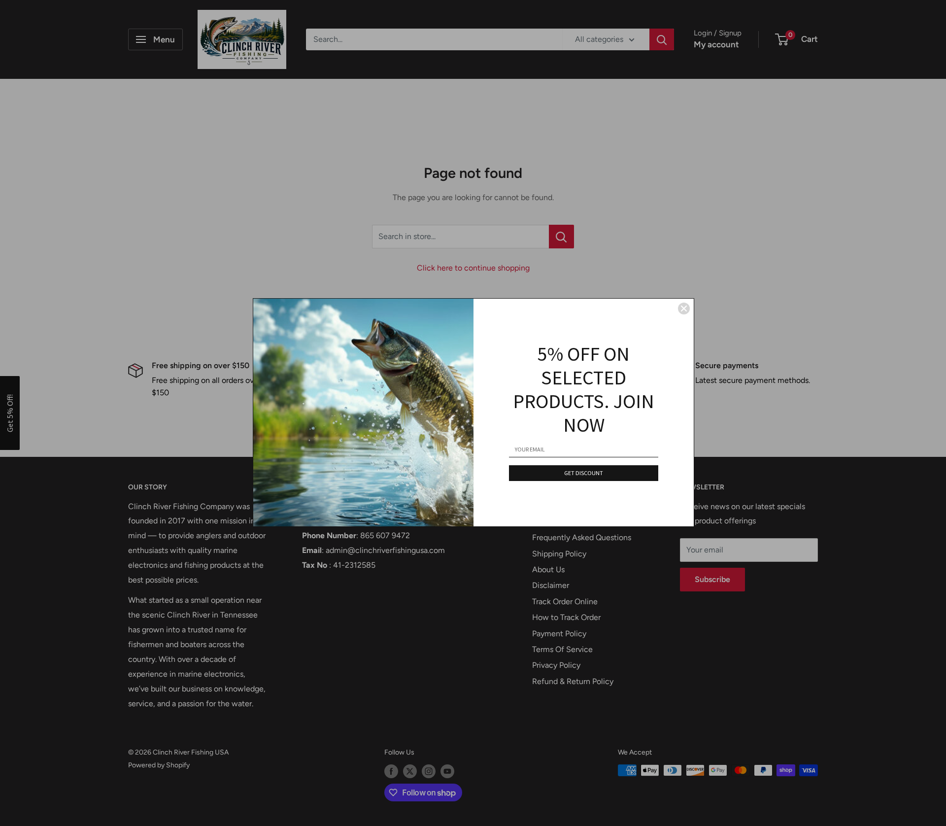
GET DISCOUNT (583, 473)
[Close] (684, 308)
